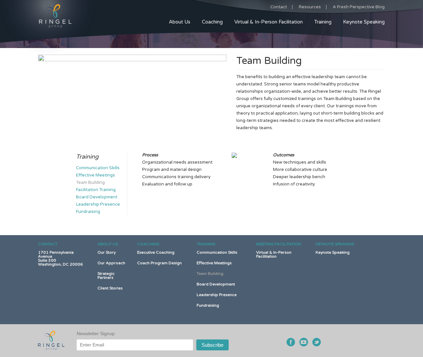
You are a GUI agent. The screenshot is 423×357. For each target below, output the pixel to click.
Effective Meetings (95, 175)
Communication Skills (98, 168)
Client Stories (110, 288)
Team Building (90, 182)
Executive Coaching (155, 252)
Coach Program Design (159, 263)
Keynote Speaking (364, 22)
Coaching (212, 22)
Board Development (96, 197)
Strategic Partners (106, 275)
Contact (278, 7)
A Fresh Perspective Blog (359, 7)
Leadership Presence (98, 204)
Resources (310, 7)
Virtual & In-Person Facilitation (268, 22)
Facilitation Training (96, 189)
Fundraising (88, 211)
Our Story (106, 252)
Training (322, 22)
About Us (179, 22)
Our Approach (111, 263)
